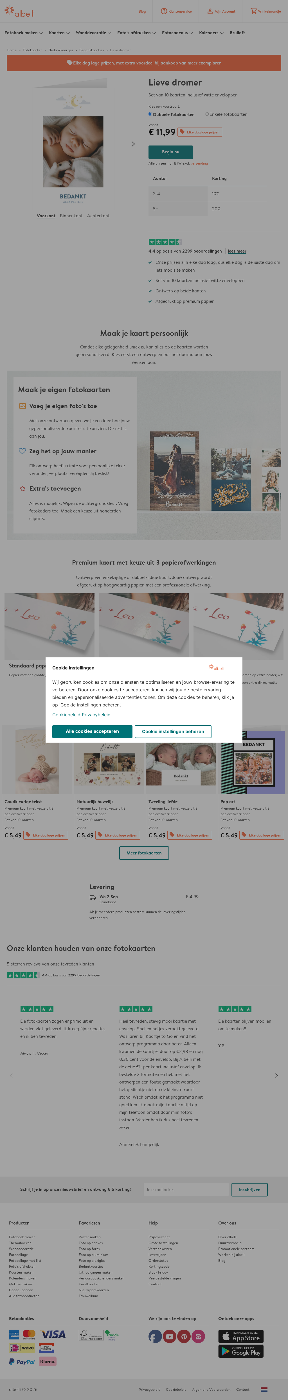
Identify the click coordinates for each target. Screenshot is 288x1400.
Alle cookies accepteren (92, 731)
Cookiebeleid (66, 714)
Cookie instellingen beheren (173, 731)
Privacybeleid (96, 714)
